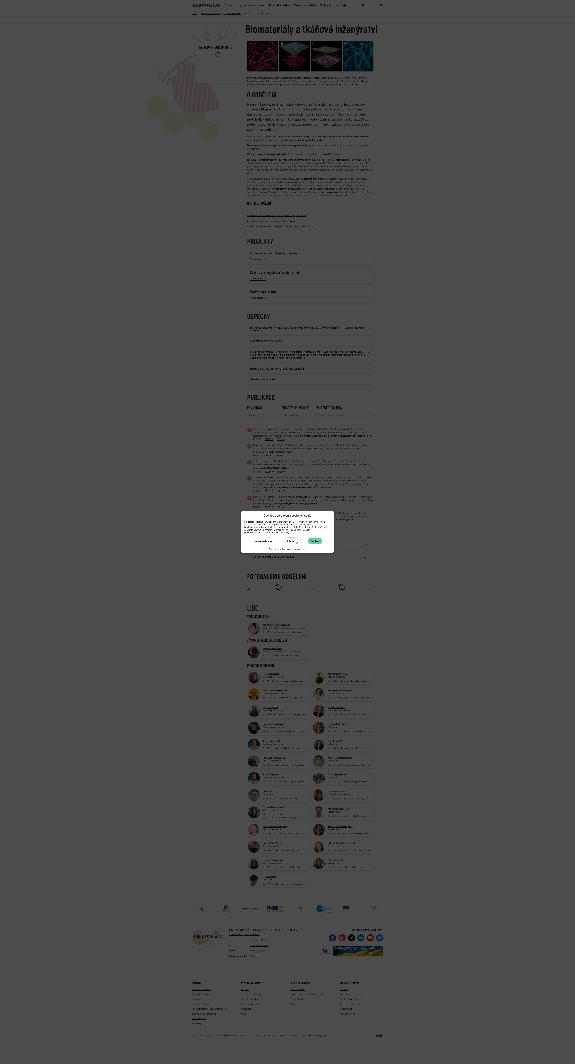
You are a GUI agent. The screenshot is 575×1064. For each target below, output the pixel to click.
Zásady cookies (275, 549)
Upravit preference (263, 540)
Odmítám (291, 540)
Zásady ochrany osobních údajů (294, 549)
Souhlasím (315, 540)
